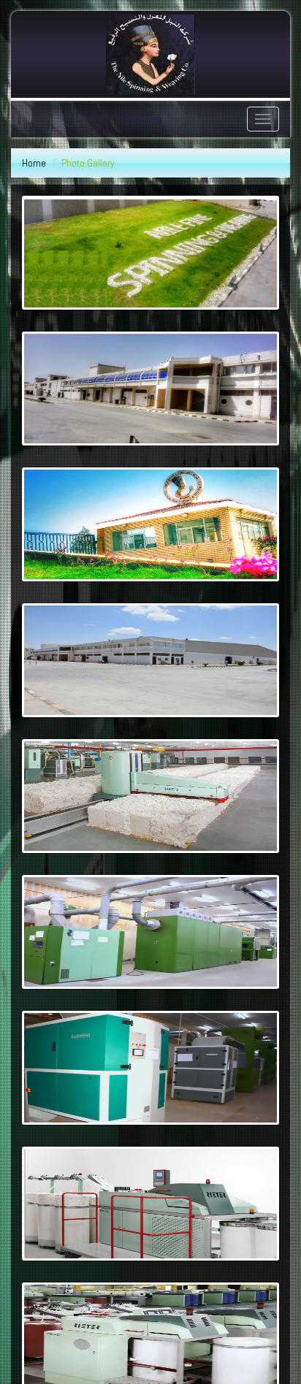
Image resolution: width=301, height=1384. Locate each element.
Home (34, 162)
